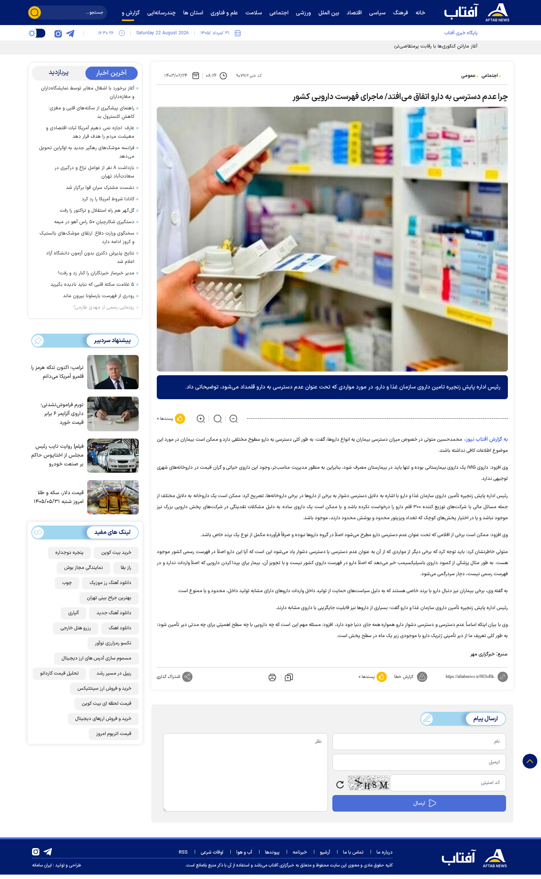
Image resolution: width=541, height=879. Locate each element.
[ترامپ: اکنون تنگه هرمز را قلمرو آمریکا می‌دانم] (111, 372)
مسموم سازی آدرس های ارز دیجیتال (96, 658)
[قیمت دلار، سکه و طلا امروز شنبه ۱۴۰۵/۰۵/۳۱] (111, 497)
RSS (183, 852)
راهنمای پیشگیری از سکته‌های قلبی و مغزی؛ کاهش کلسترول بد (91, 112)
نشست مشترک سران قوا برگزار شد (100, 187)
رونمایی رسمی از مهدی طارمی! (104, 307)
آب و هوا (244, 852)
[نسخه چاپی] (271, 676)
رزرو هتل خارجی (75, 628)
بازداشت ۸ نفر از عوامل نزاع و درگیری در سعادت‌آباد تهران (94, 172)
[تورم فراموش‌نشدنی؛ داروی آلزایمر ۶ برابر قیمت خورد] (111, 413)
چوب (67, 583)
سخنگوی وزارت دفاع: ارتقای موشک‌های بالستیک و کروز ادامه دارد (86, 238)
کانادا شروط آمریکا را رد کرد (108, 199)
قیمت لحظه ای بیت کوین (106, 703)
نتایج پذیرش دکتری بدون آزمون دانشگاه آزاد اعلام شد (90, 258)
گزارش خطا (403, 677)
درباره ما (384, 852)
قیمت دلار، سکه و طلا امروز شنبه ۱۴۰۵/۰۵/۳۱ (59, 497)
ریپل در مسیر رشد (113, 673)
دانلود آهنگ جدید (113, 613)
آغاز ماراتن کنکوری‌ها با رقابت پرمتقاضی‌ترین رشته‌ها (426, 46)
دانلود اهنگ (120, 628)
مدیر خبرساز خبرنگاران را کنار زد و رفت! (96, 273)
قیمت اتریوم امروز (113, 734)
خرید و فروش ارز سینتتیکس (104, 688)
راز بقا (126, 568)
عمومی (468, 76)
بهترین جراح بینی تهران (109, 598)
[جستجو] (34, 12)
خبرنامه (300, 852)
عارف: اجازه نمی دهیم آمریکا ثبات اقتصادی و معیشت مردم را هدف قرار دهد (90, 132)
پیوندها (272, 852)
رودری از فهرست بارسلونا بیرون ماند (98, 296)
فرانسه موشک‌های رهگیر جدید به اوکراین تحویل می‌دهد (86, 152)
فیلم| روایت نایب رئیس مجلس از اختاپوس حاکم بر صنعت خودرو (57, 455)
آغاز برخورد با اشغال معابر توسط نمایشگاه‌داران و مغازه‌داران (87, 93)
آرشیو (325, 852)
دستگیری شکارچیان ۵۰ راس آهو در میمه (94, 222)
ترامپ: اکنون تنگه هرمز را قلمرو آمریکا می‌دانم (57, 372)
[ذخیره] (288, 676)
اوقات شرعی (212, 852)
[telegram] (70, 33)
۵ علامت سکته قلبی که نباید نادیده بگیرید (92, 284)
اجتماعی (489, 76)
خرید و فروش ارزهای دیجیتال (103, 718)
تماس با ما (353, 852)
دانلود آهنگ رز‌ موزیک (110, 583)
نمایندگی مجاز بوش (83, 568)
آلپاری (73, 613)
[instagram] (58, 33)
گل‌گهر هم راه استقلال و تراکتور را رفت (97, 210)
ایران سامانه (42, 865)
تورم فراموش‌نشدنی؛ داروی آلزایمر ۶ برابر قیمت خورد (62, 413)
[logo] (478, 11)
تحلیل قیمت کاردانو (59, 673)
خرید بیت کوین (116, 552)
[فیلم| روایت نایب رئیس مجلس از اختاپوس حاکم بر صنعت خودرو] (111, 455)
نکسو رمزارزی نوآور (113, 643)
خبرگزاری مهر (482, 654)
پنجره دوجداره (69, 552)
